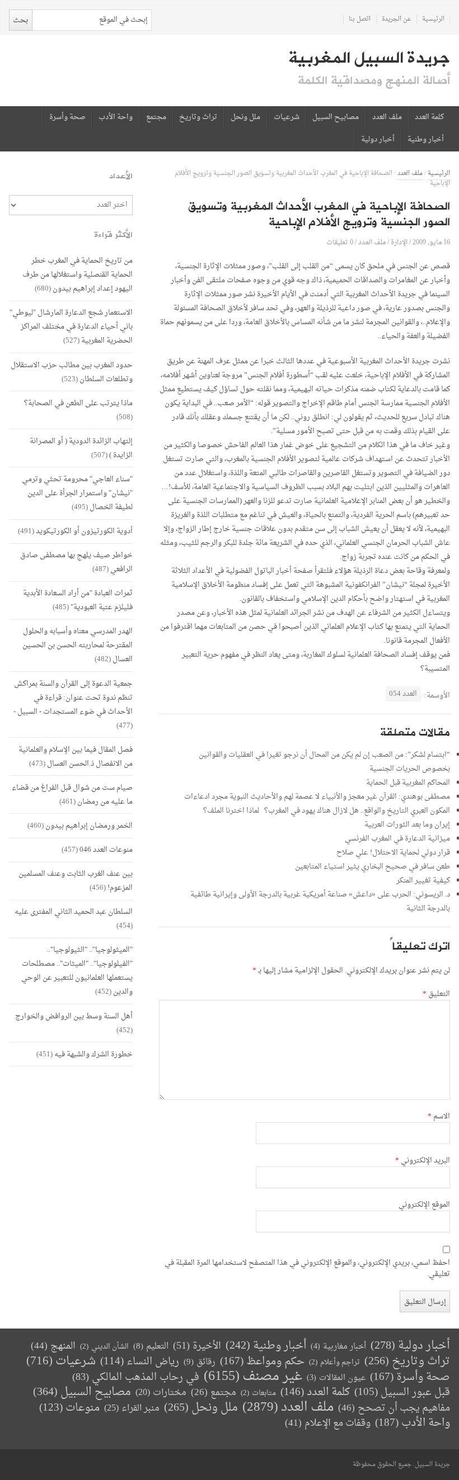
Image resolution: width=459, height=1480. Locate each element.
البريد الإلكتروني (422, 1160)
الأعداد (121, 176)
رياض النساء (139, 1362)
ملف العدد (387, 117)
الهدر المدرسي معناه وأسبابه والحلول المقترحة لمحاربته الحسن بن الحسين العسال (77, 645)
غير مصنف (253, 1377)
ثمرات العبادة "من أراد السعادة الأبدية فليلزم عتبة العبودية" (78, 600)
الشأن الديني (104, 1347)
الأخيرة (197, 1346)
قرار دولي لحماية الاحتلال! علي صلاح (393, 853)
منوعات (69, 1408)
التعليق (436, 994)
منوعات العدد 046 (106, 850)
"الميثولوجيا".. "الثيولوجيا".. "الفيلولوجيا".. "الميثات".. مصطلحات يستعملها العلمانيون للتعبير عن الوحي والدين (77, 971)
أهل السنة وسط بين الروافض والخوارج (74, 1016)
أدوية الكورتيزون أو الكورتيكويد (84, 531)
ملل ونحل (245, 117)
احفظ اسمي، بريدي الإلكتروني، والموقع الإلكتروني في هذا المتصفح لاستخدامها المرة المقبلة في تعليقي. (307, 1269)
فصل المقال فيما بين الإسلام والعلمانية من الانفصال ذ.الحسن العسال (75, 757)
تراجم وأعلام (334, 1362)
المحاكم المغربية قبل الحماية (408, 783)
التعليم (150, 1347)
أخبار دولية (378, 139)
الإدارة (399, 242)
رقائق (200, 1362)
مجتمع (156, 117)
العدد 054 (403, 694)
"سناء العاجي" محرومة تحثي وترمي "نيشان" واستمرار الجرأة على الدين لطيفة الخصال (77, 493)
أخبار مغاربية (338, 1347)
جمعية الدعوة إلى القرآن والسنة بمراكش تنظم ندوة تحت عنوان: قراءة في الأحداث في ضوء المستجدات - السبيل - (73, 698)
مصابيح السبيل (335, 117)
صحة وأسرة (67, 117)
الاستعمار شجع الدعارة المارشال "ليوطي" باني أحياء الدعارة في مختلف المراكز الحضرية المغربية (71, 327)
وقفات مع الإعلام (328, 1423)
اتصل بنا (360, 19)
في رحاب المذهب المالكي (135, 1377)
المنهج (53, 1346)
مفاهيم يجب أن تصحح (394, 1408)
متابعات (258, 1393)
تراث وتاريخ (198, 117)
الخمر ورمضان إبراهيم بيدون (89, 826)
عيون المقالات (336, 1378)
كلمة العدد (429, 117)
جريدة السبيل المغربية (369, 58)
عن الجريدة (396, 19)
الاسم (439, 1116)
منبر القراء (132, 1408)
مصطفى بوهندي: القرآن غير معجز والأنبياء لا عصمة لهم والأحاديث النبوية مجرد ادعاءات (317, 797)
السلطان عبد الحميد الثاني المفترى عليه (74, 912)
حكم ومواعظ (262, 1362)
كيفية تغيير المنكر (423, 881)
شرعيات (286, 117)
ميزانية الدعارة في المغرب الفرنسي (397, 839)
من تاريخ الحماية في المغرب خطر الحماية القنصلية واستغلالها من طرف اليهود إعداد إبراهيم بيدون (77, 275)
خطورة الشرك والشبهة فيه (93, 1054)
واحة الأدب (116, 117)
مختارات (160, 1393)
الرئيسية (433, 19)
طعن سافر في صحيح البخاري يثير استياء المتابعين (372, 867)
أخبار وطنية (426, 139)
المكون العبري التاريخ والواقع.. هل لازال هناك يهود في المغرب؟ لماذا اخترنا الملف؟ (326, 811)
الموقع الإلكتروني (424, 1205)
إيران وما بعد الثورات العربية (407, 825)
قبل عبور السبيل (402, 1393)
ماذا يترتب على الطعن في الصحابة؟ (78, 403)
